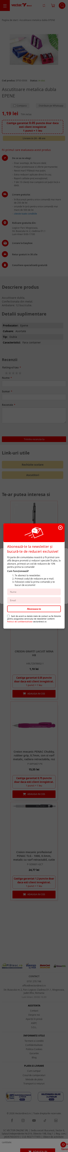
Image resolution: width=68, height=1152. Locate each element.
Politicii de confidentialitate (19, 621)
